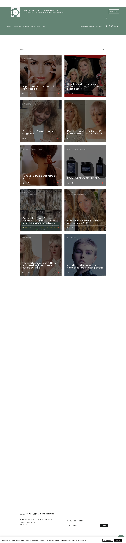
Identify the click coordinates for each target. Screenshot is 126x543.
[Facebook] (109, 26)
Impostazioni (107, 540)
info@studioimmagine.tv (87, 26)
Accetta (118, 540)
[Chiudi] (124, 540)
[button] (106, 17)
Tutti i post (23, 50)
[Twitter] (118, 26)
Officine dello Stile (41, 10)
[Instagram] (112, 26)
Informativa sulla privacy (80, 540)
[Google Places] (106, 26)
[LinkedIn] (115, 26)
